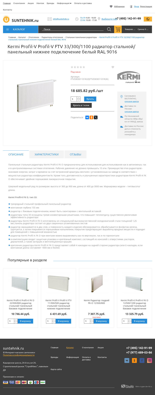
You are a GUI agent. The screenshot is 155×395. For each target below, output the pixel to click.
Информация (63, 3)
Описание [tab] (15, 154)
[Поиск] (109, 29)
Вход (136, 6)
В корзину (25, 321)
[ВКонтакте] (87, 117)
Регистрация (146, 6)
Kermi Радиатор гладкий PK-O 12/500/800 (96, 301)
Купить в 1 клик (81, 105)
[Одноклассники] (91, 117)
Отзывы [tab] (75, 154)
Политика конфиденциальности (19, 355)
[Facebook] (142, 360)
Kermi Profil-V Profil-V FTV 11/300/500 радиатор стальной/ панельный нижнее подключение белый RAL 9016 (58, 306)
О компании (19, 3)
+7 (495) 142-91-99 (128, 18)
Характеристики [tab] (47, 154)
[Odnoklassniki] (134, 360)
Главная (7, 3)
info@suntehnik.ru (61, 19)
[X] (95, 117)
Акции (31, 3)
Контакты (7, 9)
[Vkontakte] (126, 360)
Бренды (50, 3)
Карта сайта (56, 369)
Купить (90, 99)
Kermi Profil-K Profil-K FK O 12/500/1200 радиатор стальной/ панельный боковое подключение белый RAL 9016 (134, 306)
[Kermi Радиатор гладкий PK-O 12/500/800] (96, 284)
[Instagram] (149, 360)
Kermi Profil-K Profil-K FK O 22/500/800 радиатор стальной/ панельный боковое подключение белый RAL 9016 (20, 306)
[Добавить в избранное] (112, 67)
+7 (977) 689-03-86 (139, 352)
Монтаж (40, 3)
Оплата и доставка (83, 3)
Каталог (70, 347)
